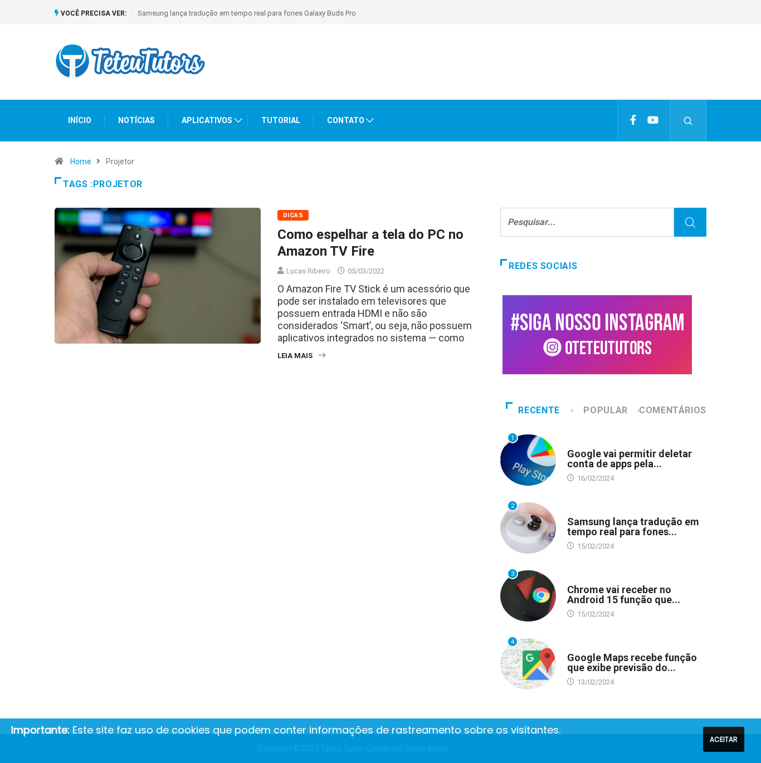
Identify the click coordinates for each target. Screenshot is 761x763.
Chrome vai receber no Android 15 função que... (623, 594)
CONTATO (345, 120)
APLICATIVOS (207, 120)
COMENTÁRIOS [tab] (672, 410)
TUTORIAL (280, 120)
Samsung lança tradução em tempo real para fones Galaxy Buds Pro (247, 13)
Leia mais (295, 355)
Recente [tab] (538, 410)
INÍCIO (79, 120)
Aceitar (724, 739)
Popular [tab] (605, 410)
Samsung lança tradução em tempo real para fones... (633, 526)
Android (581, 443)
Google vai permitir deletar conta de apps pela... (629, 458)
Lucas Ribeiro (308, 271)
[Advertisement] (503, 72)
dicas (293, 215)
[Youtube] (652, 120)
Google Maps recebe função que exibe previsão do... (632, 662)
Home (80, 161)
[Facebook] (633, 120)
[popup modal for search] (688, 120)
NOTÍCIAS (136, 120)
